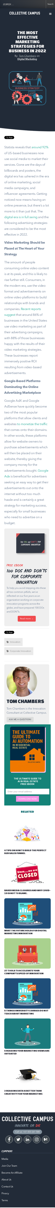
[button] (50, 13)
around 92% (39, 147)
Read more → (26, 619)
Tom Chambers (27, 56)
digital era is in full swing (20, 217)
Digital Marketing (27, 59)
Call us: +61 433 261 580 (27, 1132)
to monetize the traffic (32, 424)
